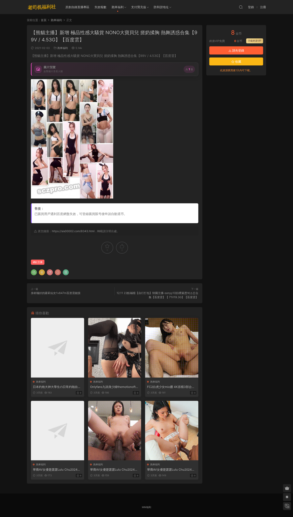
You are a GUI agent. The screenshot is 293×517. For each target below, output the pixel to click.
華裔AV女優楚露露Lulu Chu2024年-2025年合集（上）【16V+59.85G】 (57, 470)
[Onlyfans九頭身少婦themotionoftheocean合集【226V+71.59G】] (114, 347)
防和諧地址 (161, 7)
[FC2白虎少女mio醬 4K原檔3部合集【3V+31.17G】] (171, 347)
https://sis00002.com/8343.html (73, 231)
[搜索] (241, 7)
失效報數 (100, 7)
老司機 (42, 7)
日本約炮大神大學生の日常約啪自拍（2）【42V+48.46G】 (57, 387)
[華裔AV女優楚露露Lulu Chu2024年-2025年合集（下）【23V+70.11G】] (171, 430)
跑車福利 (118, 7)
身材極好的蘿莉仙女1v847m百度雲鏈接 (56, 293)
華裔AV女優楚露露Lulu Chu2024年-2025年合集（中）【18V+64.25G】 (114, 470)
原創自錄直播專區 (77, 7)
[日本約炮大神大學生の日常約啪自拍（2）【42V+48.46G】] (57, 347)
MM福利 (146, 507)
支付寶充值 (138, 7)
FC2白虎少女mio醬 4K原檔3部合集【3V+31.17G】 (171, 387)
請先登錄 (237, 50)
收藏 (237, 61)
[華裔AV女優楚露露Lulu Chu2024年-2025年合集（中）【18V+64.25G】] (114, 430)
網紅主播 (37, 262)
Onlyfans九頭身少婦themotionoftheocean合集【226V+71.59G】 (114, 387)
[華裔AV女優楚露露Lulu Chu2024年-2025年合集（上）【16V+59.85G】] (57, 430)
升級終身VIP (254, 40)
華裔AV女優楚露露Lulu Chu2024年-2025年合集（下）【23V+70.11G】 (171, 470)
